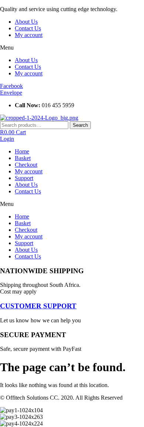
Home (22, 151)
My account (28, 35)
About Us (26, 21)
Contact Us (28, 28)
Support (24, 178)
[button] (72, 47)
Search (80, 125)
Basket (23, 158)
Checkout (26, 165)
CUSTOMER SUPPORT (38, 306)
